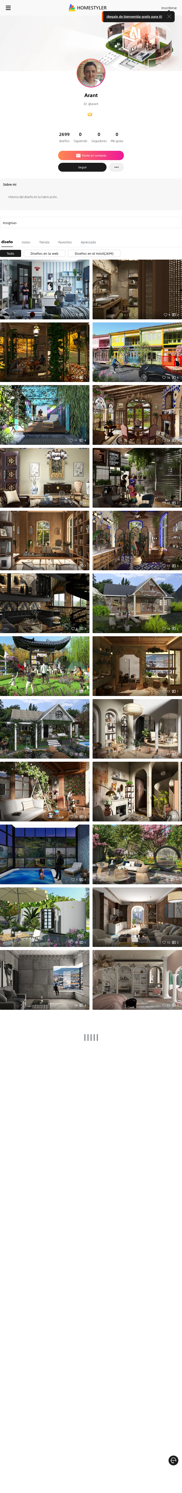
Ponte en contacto (94, 155)
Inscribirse (169, 7)
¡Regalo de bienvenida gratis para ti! (134, 16)
